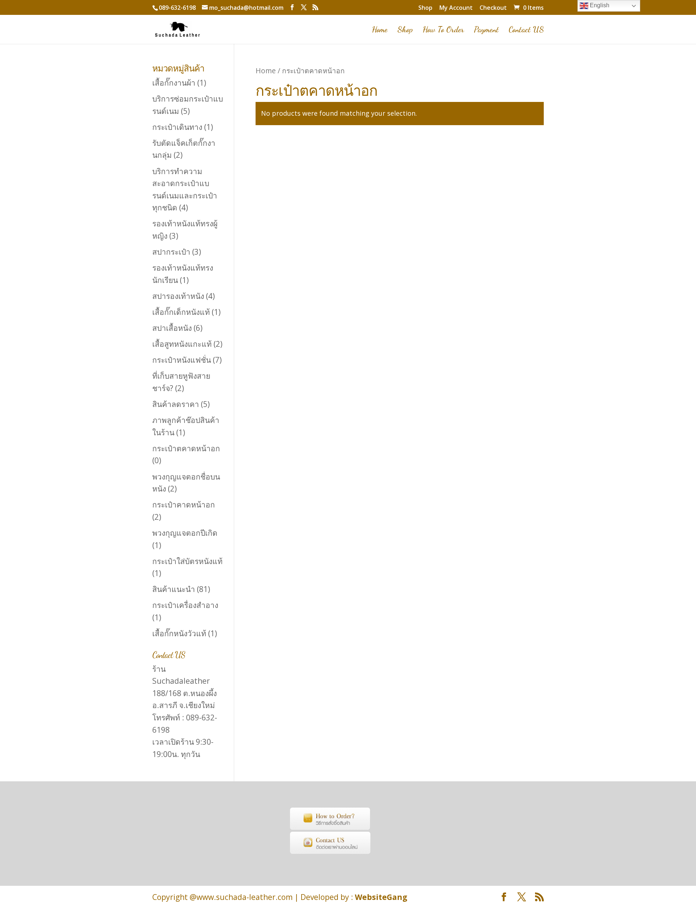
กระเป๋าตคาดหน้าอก (186, 448)
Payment (486, 30)
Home (380, 30)
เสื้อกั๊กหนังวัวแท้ (179, 633)
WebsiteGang (381, 897)
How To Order (443, 30)
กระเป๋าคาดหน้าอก (183, 504)
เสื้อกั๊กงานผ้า (173, 83)
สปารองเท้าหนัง (178, 296)
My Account (456, 8)
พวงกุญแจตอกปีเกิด (185, 533)
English (598, 5)
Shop (425, 8)
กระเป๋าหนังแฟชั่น (181, 360)
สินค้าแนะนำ (173, 589)
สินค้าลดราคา (175, 404)
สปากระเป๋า (171, 252)
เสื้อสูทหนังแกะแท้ (182, 344)
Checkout (493, 8)
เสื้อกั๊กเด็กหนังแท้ (181, 312)
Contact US (526, 30)
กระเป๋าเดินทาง (177, 127)
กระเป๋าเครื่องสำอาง (185, 605)
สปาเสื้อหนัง (172, 328)
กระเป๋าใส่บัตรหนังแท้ (187, 561)
